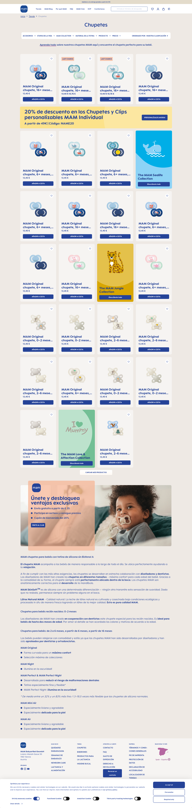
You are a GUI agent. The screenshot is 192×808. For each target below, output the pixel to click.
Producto (103, 36)
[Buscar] (145, 9)
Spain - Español (162, 759)
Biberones (82, 752)
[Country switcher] (169, 9)
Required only (169, 799)
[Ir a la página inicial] (24, 9)
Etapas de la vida (44, 36)
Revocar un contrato (112, 773)
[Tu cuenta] (158, 9)
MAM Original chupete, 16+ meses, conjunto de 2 (37, 88)
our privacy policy (110, 790)
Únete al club (38, 525)
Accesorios (28, 36)
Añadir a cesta (38, 99)
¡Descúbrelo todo (115, 297)
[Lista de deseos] (152, 8)
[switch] (66, 798)
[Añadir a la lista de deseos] (51, 59)
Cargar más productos (96, 472)
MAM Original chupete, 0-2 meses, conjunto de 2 (38, 338)
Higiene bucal (84, 764)
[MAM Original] (38, 73)
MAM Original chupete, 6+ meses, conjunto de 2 (37, 172)
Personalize (169, 792)
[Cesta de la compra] (163, 8)
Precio (115, 36)
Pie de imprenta (136, 755)
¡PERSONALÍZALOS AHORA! (154, 117)
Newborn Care (58, 763)
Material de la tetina (85, 36)
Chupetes (81, 748)
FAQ (105, 752)
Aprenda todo (48, 44)
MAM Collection (63, 36)
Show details (15, 804)
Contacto (108, 748)
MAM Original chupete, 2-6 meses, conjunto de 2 (115, 338)
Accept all (169, 785)
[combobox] (129, 9)
